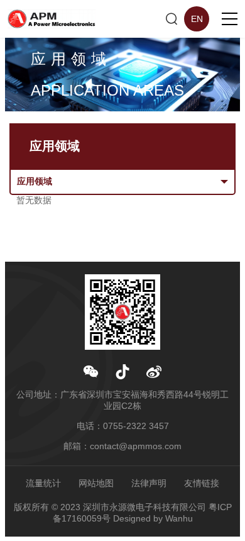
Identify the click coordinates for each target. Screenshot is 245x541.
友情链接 (201, 483)
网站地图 (96, 483)
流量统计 (43, 483)
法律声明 (148, 483)
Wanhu (179, 518)
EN (197, 19)
